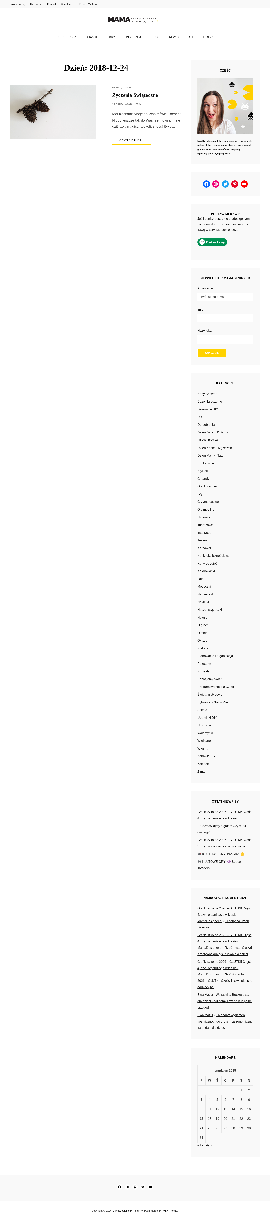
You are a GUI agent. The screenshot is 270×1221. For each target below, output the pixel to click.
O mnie (127, 87)
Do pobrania (66, 37)
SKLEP (191, 37)
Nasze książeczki (209, 609)
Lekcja (208, 37)
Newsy (174, 37)
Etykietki (203, 471)
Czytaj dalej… (135, 141)
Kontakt (51, 4)
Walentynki (205, 733)
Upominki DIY (207, 717)
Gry (112, 37)
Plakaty (202, 648)
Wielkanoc (204, 740)
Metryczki (204, 586)
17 (201, 1118)
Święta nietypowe (209, 694)
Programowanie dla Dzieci (216, 686)
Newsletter (36, 4)
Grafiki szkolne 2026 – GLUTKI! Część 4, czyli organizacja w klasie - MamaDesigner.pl (224, 915)
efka (138, 104)
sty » (209, 1145)
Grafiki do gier (207, 486)
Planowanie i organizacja (215, 656)
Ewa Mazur (205, 994)
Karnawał (204, 548)
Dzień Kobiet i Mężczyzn (214, 447)
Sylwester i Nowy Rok (212, 702)
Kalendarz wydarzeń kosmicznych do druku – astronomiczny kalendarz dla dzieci (224, 1021)
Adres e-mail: (206, 288)
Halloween (205, 517)
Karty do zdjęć (207, 563)
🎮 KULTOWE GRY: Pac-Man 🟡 (220, 854)
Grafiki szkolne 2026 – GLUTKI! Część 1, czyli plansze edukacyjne (224, 981)
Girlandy (203, 478)
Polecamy (204, 663)
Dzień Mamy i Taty (210, 455)
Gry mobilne (205, 509)
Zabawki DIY (206, 756)
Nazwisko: (204, 330)
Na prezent (205, 594)
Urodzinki (204, 725)
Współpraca (67, 4)
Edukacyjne (205, 463)
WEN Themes (170, 1210)
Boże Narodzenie (209, 401)
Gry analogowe (208, 501)
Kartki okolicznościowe (213, 555)
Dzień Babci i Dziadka (213, 432)
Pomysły (203, 671)
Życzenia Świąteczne (135, 95)
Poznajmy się (17, 4)
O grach (203, 625)
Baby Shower (206, 394)
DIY (156, 37)
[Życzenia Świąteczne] (53, 112)
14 (233, 1109)
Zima (201, 771)
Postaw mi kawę (88, 4)
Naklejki (203, 602)
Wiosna (202, 748)
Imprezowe (205, 525)
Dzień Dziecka (207, 440)
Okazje (92, 37)
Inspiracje (134, 37)
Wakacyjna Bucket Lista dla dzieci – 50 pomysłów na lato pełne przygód (224, 1001)
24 (201, 1128)
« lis (200, 1145)
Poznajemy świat (209, 679)
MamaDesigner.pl (122, 1210)
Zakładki (203, 764)
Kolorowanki (206, 571)
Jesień (202, 540)
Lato (200, 579)
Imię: (200, 309)
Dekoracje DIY (207, 409)
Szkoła (202, 710)
